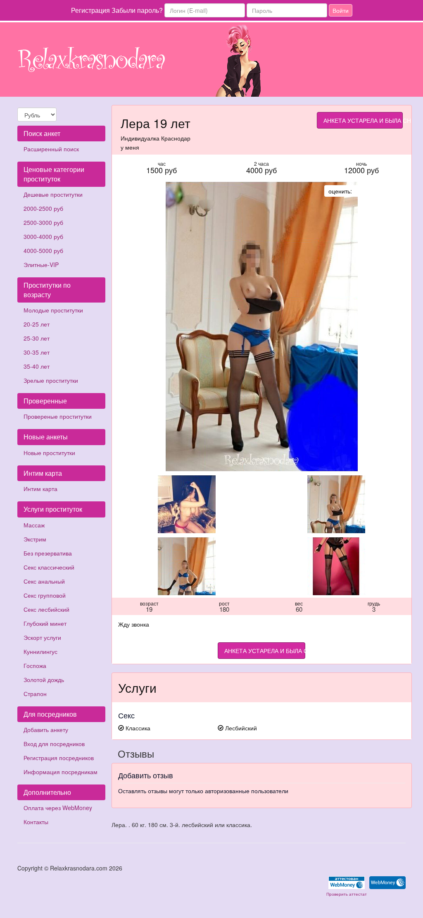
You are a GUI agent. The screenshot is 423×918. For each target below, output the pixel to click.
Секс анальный (44, 581)
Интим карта (40, 488)
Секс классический (49, 567)
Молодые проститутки (53, 310)
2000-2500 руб (43, 208)
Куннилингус (40, 651)
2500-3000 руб (43, 222)
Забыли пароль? (137, 10)
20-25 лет (37, 324)
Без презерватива (48, 553)
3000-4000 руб (43, 236)
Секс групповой (45, 595)
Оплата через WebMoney (58, 808)
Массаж (34, 525)
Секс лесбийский (46, 609)
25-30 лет (37, 338)
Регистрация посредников (59, 757)
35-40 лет (37, 366)
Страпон (35, 693)
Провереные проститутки (58, 416)
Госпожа (35, 665)
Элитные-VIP (41, 264)
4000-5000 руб (43, 250)
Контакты (36, 822)
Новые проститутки (49, 452)
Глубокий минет (45, 623)
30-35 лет (37, 352)
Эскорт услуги (42, 637)
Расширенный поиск (51, 149)
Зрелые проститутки (51, 380)
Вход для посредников (54, 743)
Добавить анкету (46, 729)
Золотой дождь (44, 679)
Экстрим (35, 539)
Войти (341, 10)
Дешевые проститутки (53, 194)
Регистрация (90, 10)
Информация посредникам (60, 772)
